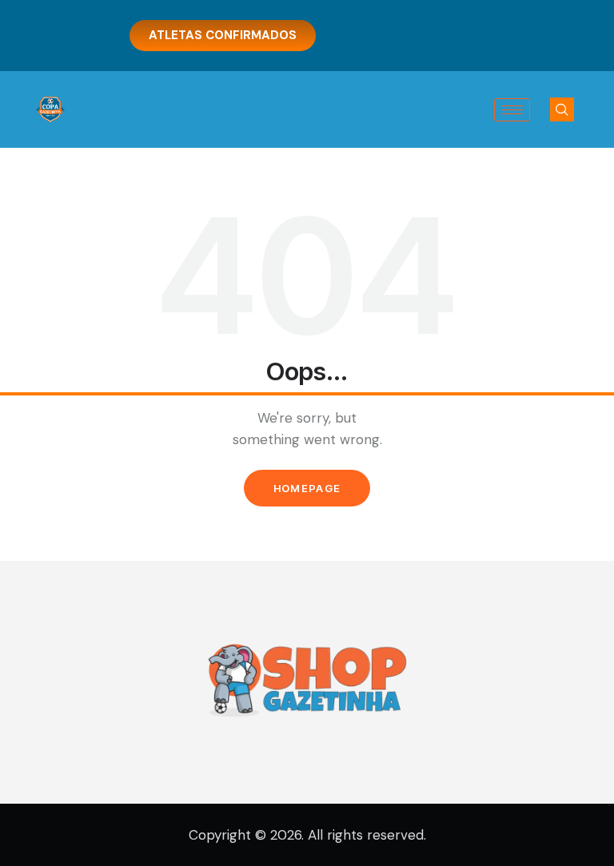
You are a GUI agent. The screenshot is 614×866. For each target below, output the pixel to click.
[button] (562, 109)
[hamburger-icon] (512, 109)
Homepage (307, 488)
